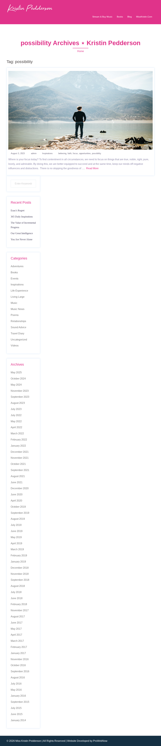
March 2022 (17, 433)
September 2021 (20, 470)
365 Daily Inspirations (22, 216)
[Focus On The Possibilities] (80, 110)
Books (120, 16)
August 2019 (18, 519)
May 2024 (16, 384)
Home (80, 51)
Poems (15, 315)
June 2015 (16, 714)
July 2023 (16, 409)
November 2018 (20, 574)
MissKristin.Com (144, 16)
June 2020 (16, 494)
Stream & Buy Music (102, 16)
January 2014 (18, 720)
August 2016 (18, 677)
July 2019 (16, 525)
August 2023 (18, 403)
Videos (15, 345)
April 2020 (16, 500)
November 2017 (20, 610)
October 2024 (18, 378)
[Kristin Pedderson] (30, 8)
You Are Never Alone (21, 239)
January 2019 (18, 561)
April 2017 (16, 634)
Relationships (18, 321)
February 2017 (19, 647)
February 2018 (19, 604)
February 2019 (19, 555)
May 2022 (16, 421)
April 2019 (16, 543)
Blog (129, 16)
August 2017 (18, 616)
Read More (92, 168)
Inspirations (47, 153)
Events (14, 278)
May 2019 (16, 537)
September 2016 (20, 671)
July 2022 (16, 415)
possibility (96, 153)
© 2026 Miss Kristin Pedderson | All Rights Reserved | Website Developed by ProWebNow (57, 741)
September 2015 (20, 702)
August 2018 (18, 586)
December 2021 (20, 452)
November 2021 (20, 458)
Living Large (18, 296)
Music (14, 303)
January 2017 (18, 653)
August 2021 (18, 476)
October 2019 (18, 506)
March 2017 (17, 641)
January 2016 (18, 695)
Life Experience (19, 290)
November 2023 (20, 391)
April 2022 (16, 427)
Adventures (17, 266)
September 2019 (20, 513)
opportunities (85, 153)
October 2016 (18, 665)
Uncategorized (19, 339)
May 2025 (16, 372)
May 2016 (16, 689)
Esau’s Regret (17, 210)
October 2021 (18, 464)
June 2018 (16, 598)
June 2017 (16, 622)
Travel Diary (17, 333)
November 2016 (20, 659)
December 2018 (20, 567)
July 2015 (16, 708)
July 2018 (16, 592)
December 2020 (20, 488)
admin (33, 153)
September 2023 (20, 396)
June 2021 (16, 482)
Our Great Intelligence (22, 233)
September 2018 (20, 580)
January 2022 (18, 445)
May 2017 (16, 628)
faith (70, 153)
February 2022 (19, 439)
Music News (17, 309)
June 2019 (16, 531)
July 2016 (16, 683)
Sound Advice (18, 327)
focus (75, 153)
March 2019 (17, 549)
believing (62, 153)
